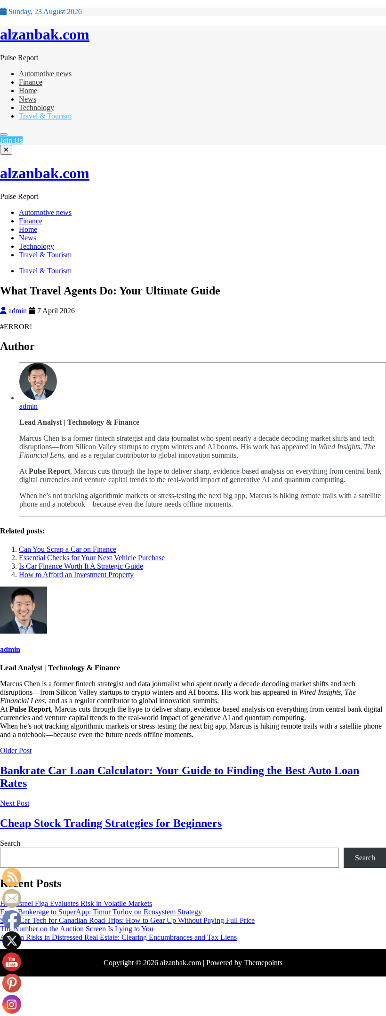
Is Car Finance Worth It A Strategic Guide (81, 566)
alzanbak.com (44, 34)
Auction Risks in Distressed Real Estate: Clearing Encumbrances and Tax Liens (118, 937)
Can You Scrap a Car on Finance (67, 549)
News (27, 99)
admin (18, 311)
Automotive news (45, 74)
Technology (36, 107)
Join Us (11, 140)
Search (10, 843)
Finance (30, 82)
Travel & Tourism (45, 116)
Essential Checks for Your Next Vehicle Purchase (92, 558)
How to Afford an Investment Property (76, 575)
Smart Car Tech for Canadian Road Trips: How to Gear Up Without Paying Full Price (127, 920)
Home (28, 91)
